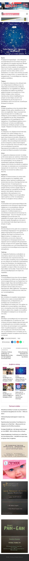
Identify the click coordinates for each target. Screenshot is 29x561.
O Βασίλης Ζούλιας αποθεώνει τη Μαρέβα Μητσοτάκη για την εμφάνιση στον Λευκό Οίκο (7, 355)
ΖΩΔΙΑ (19, 338)
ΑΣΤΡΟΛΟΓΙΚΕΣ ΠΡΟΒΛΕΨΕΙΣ (10, 338)
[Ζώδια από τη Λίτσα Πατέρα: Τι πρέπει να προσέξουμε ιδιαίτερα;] (20, 387)
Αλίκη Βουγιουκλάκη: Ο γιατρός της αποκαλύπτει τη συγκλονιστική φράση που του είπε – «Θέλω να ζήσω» (14, 411)
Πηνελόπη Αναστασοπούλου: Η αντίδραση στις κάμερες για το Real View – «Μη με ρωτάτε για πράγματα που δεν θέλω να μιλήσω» (13, 424)
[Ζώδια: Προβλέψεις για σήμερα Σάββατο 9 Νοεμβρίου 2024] (8, 387)
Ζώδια (14, 27)
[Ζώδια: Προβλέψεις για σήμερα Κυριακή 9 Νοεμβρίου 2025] (8, 371)
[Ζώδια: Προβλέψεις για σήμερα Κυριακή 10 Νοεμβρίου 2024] (20, 371)
